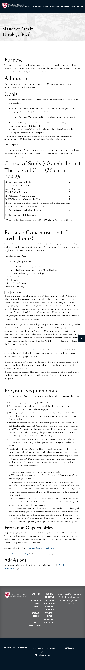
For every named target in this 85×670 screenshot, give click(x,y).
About (26, 7)
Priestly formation (49, 608)
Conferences (49, 622)
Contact (49, 613)
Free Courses (36, 600)
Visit (73, 7)
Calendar (65, 7)
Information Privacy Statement (15, 648)
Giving (80, 7)
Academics (36, 7)
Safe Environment (35, 624)
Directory (54, 7)
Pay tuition (49, 603)
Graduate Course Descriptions (40, 548)
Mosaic (35, 613)
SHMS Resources (49, 617)
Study (45, 7)
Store (36, 616)
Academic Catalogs (20, 554)
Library (36, 606)
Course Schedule (49, 595)
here (33, 350)
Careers (36, 594)
